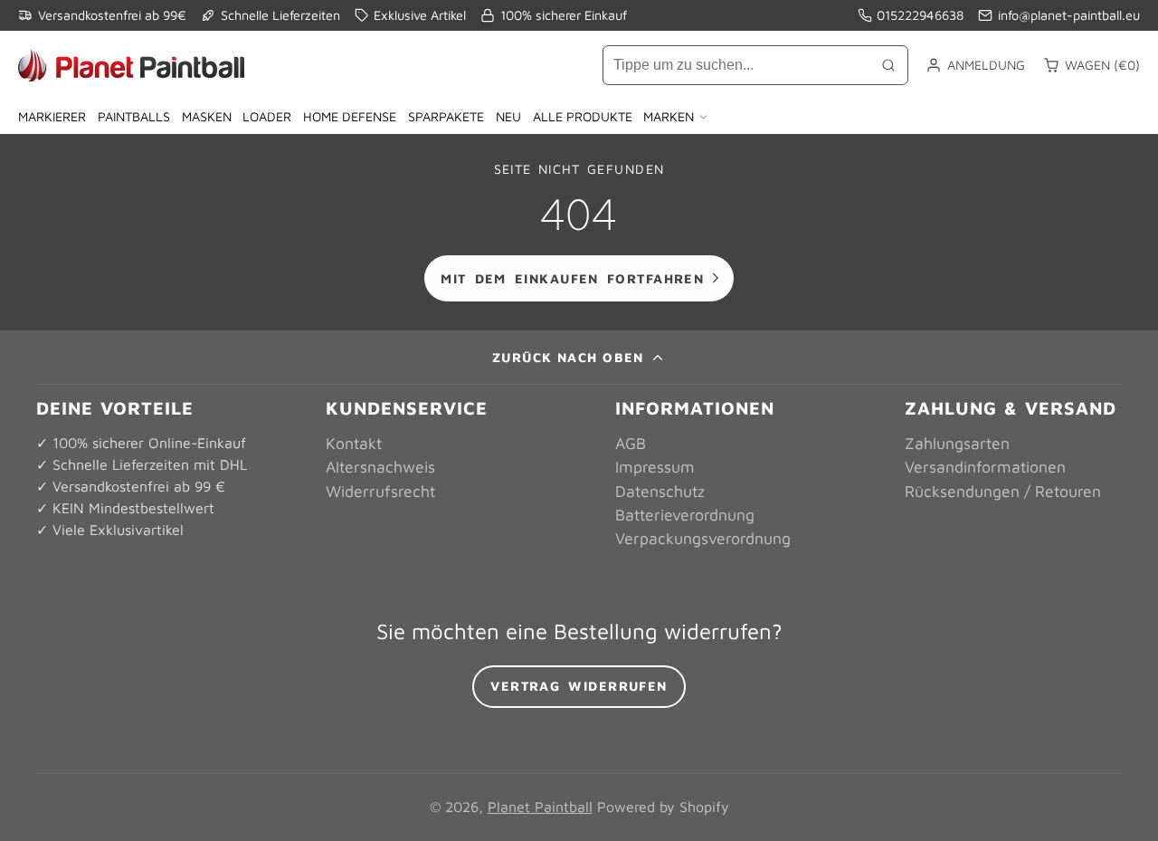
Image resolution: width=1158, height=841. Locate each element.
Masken (207, 116)
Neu (508, 116)
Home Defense (349, 116)
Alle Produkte (582, 116)
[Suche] (888, 65)
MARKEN (668, 116)
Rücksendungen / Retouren (1003, 491)
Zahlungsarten (957, 443)
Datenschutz (660, 491)
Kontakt (354, 443)
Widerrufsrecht (380, 491)
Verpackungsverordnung (703, 538)
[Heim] (131, 65)
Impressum (655, 466)
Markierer (52, 116)
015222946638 (920, 15)
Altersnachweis (380, 466)
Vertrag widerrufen (579, 685)
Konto (975, 65)
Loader (266, 116)
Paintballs (134, 116)
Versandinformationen (985, 466)
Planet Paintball (540, 806)
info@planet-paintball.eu (1069, 15)
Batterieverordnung (685, 514)
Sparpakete (446, 116)
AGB (630, 443)
